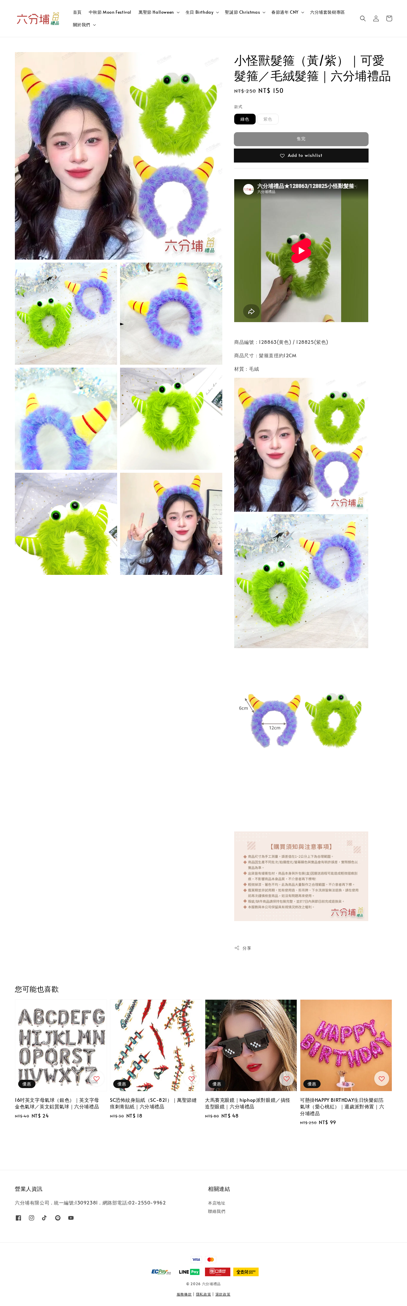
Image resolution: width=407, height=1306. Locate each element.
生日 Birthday (200, 12)
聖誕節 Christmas (242, 12)
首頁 (77, 12)
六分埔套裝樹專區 (327, 12)
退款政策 (223, 1294)
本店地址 (216, 1203)
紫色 (267, 119)
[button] (362, 18)
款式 (238, 106)
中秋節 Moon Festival (110, 12)
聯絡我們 (216, 1211)
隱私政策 (203, 1294)
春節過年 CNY (285, 12)
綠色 (244, 119)
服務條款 (184, 1294)
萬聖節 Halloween (156, 12)
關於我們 (81, 24)
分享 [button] (247, 948)
